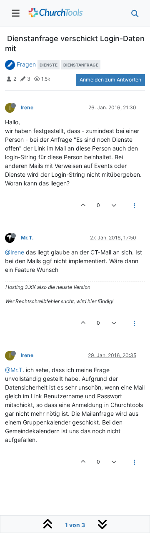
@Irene (14, 252)
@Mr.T (13, 369)
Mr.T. (27, 237)
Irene (27, 107)
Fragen (26, 64)
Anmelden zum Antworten (110, 79)
